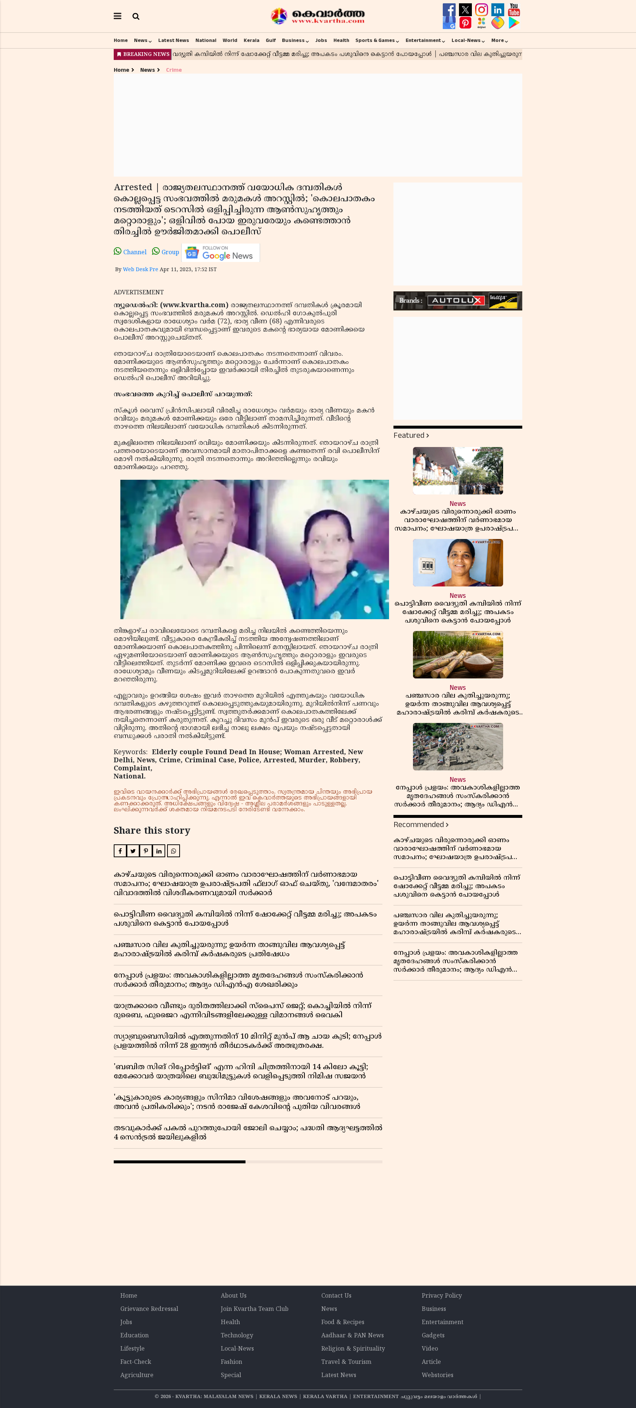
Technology (237, 1336)
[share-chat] (499, 22)
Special (231, 1375)
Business (293, 40)
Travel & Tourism (346, 1362)
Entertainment (423, 40)
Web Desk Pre (140, 270)
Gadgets (433, 1336)
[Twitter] (466, 10)
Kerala (251, 40)
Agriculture (136, 1375)
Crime (174, 70)
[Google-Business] (450, 22)
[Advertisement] (318, 125)
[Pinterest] (466, 22)
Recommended (418, 824)
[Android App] (514, 22)
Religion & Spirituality (353, 1349)
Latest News (173, 40)
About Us (234, 1296)
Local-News (466, 40)
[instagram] (482, 10)
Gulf (271, 40)
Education (134, 1336)
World (230, 40)
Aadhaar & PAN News (352, 1336)
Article (431, 1362)
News (141, 40)
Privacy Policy (442, 1296)
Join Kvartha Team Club (255, 1309)
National (205, 40)
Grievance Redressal (149, 1309)
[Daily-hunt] (482, 22)
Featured (408, 435)
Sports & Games (375, 40)
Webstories (437, 1375)
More (497, 40)
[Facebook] (450, 10)
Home (121, 40)
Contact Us (336, 1296)
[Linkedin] (499, 10)
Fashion (231, 1362)
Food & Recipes (342, 1322)
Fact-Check (135, 1362)
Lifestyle (132, 1349)
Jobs (321, 40)
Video (430, 1349)
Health (341, 40)
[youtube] (514, 10)
